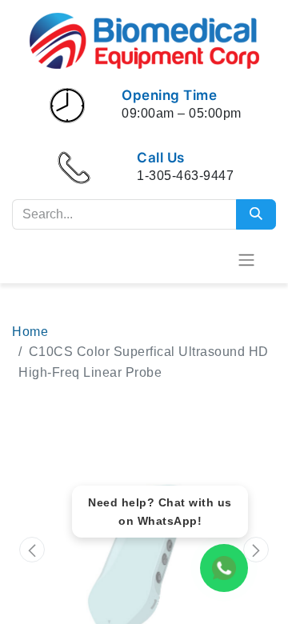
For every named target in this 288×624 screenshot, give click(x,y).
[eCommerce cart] (207, 259)
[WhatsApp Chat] (224, 568)
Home (30, 331)
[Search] (256, 214)
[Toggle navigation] (246, 259)
